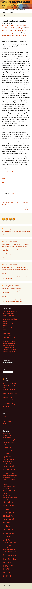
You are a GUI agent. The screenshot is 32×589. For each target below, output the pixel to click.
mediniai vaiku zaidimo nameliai (9, 449)
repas (7, 30)
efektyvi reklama (7, 435)
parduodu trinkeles (7, 461)
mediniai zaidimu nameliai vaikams (9, 450)
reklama (13, 479)
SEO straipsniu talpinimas (11, 241)
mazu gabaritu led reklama (8, 444)
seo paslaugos (7, 495)
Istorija (12, 25)
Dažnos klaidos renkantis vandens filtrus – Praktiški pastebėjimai (9, 389)
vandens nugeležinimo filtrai (9, 551)
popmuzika (7, 463)
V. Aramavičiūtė (7, 546)
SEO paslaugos (7, 229)
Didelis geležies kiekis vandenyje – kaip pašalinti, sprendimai (9, 399)
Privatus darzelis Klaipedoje (12, 171)
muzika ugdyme (9, 29)
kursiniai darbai (6, 440)
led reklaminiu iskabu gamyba (8, 442)
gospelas (23, 27)
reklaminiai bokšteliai (8, 481)
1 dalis (3, 178)
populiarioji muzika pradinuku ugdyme (9, 469)
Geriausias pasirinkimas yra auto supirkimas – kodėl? (14, 267)
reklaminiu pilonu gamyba (9, 486)
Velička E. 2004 (11, 553)
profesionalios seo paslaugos (10, 475)
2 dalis (3, 182)
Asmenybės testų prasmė (9, 315)
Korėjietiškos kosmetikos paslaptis (10, 257)
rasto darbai (14, 477)
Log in (4, 416)
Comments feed (7, 421)
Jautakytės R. (7, 437)
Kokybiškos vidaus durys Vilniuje (9, 234)
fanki (14, 27)
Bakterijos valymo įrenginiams (9, 380)
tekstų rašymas (13, 542)
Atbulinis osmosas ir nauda (8, 278)
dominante (25, 25)
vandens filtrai (6, 547)
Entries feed (6, 419)
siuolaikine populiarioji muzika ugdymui (18, 35)
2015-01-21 (14, 193)
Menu (3, 15)
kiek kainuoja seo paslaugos (9, 439)
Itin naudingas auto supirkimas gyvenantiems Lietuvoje (14, 246)
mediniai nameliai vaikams (8, 445)
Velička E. (5, 553)
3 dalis (3, 186)
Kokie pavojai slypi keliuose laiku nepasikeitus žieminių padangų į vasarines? (9, 351)
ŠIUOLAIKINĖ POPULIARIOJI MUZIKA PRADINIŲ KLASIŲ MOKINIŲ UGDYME (10, 565)
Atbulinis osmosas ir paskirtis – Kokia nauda (12, 301)
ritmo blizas (12, 30)
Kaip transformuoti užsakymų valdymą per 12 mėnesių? (14, 276)
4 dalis (3, 190)
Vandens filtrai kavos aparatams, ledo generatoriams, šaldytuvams (9, 404)
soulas (3, 37)
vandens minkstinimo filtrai (9, 549)
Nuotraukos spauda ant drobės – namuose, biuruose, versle (15, 244)
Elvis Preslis (10, 27)
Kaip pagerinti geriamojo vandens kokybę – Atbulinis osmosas (16, 231)
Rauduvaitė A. (7, 479)
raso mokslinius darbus (7, 477)
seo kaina (6, 488)
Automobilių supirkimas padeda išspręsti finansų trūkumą (15, 269)
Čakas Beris (19, 25)
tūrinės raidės (6, 544)
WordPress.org (6, 423)
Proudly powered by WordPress (9, 586)
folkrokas (18, 27)
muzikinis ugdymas (8, 459)
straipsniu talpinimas (7, 542)
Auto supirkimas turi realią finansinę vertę (11, 288)
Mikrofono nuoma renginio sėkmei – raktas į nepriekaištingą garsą (9, 333)
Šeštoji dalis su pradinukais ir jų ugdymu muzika (18, 208)
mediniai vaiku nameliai (7, 447)
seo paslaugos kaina (10, 498)
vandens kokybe (13, 547)
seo (15, 486)
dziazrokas (4, 27)
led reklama (13, 440)
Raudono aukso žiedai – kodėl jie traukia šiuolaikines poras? (15, 299)
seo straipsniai (5, 499)
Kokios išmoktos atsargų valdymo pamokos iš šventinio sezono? (10, 319)
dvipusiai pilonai (6, 433)
